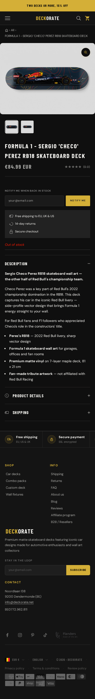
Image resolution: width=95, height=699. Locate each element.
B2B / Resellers (62, 522)
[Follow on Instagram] (20, 635)
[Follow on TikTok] (45, 635)
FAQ (54, 488)
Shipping (57, 474)
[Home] (6, 30)
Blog (54, 501)
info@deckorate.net (19, 602)
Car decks (13, 474)
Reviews (57, 508)
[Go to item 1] (12, 127)
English (38, 659)
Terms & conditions (46, 668)
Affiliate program (63, 515)
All (12, 30)
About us (57, 494)
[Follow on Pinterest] (32, 635)
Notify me (78, 200)
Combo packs (16, 481)
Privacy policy (14, 668)
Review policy (77, 668)
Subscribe (78, 570)
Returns (56, 481)
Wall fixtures (14, 494)
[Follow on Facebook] (7, 635)
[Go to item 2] (27, 127)
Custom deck (15, 488)
